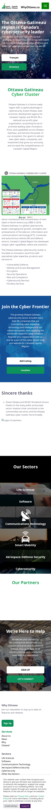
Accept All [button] (25, 806)
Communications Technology (16, 764)
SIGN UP (25, 669)
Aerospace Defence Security (15, 767)
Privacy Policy (24, 796)
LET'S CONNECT (25, 679)
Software (6, 761)
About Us (6, 735)
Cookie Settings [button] (11, 806)
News (4, 739)
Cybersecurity (8, 770)
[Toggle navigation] (45, 6)
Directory (14, 66)
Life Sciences (8, 758)
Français (14, 57)
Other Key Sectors (10, 773)
